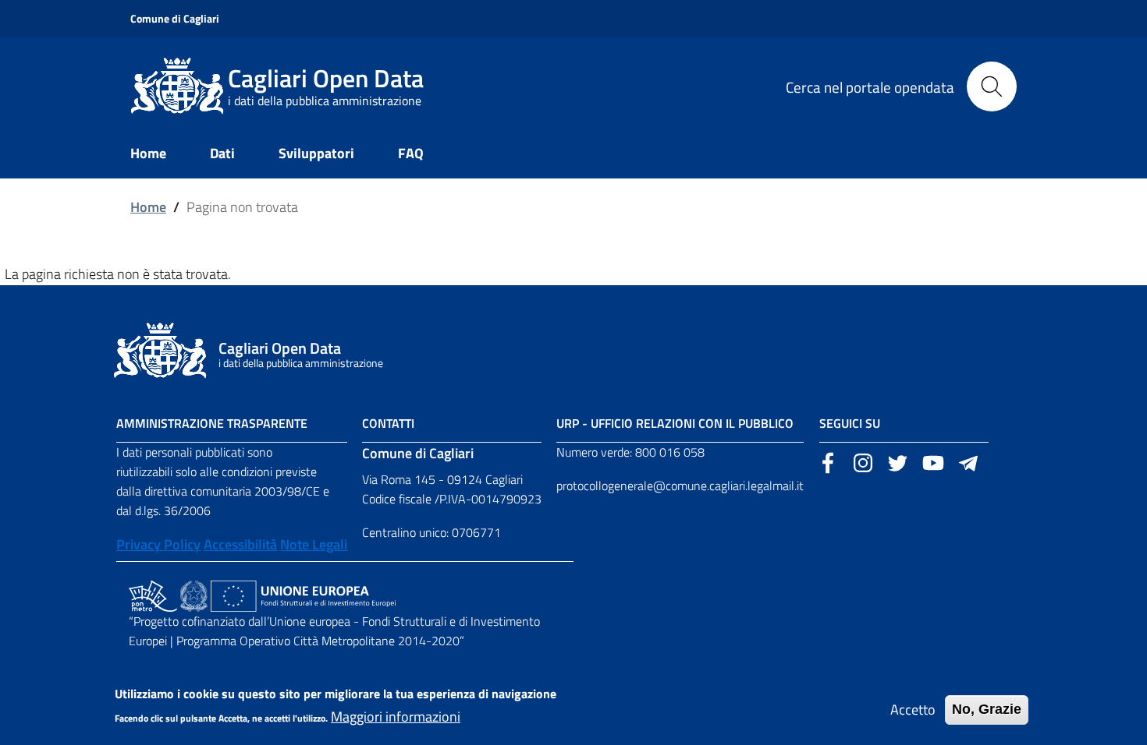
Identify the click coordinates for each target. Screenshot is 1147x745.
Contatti (388, 423)
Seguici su (849, 423)
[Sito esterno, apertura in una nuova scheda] (827, 461)
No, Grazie (986, 709)
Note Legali (313, 544)
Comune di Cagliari (174, 18)
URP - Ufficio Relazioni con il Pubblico (675, 423)
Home (148, 206)
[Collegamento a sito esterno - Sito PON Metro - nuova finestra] (153, 594)
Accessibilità (240, 544)
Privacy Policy (158, 544)
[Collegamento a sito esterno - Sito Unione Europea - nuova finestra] (303, 594)
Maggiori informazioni (395, 716)
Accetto (913, 709)
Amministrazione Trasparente (211, 423)
